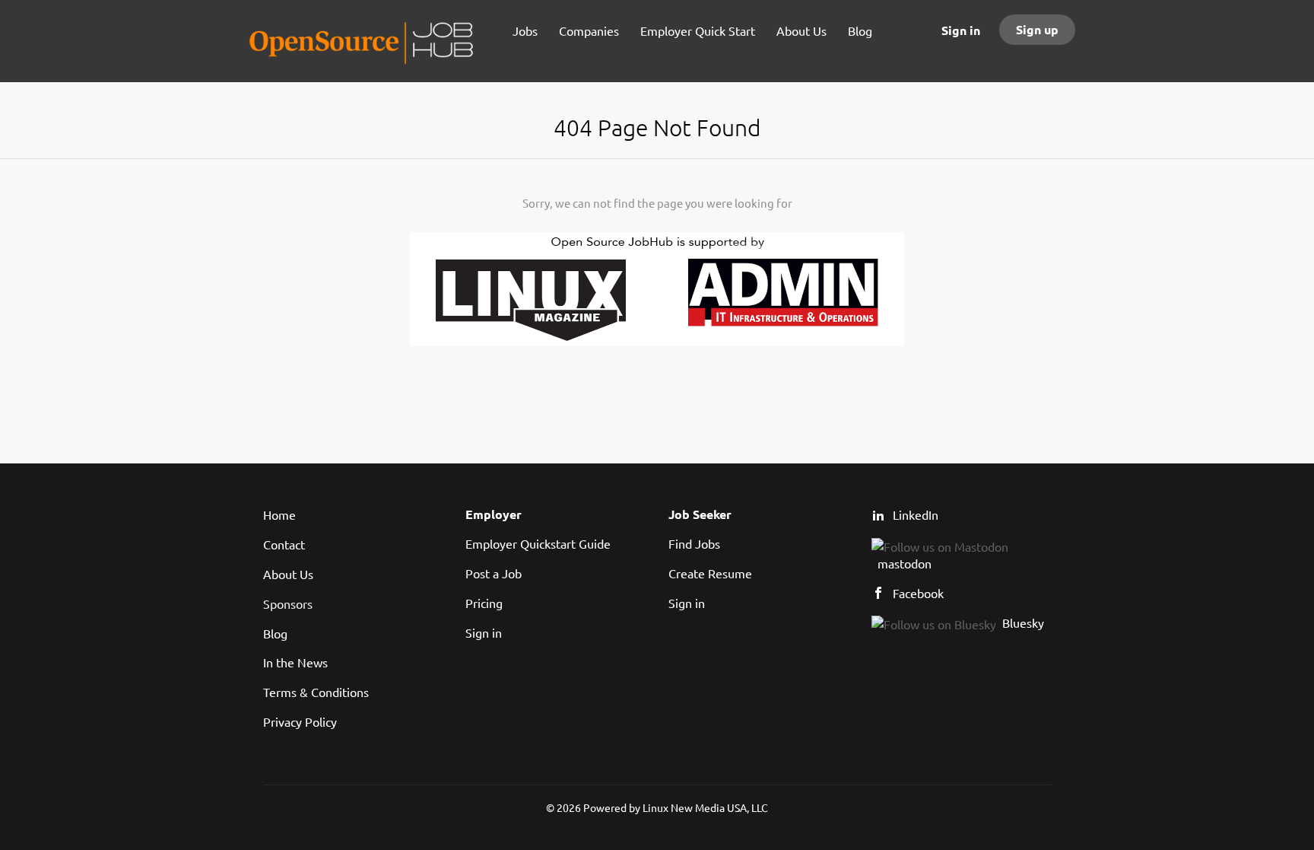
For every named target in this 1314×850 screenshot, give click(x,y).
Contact (284, 544)
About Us (288, 573)
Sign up (1037, 29)
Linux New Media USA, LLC (705, 807)
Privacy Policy (300, 721)
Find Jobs (694, 543)
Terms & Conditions (316, 691)
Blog (275, 633)
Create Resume (710, 573)
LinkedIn (915, 514)
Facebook (918, 592)
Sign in (960, 30)
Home (279, 514)
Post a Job (493, 573)
